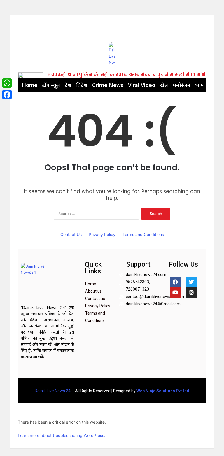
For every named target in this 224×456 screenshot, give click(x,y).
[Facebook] (175, 282)
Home (29, 85)
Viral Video (141, 85)
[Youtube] (175, 292)
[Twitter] (191, 282)
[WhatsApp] (7, 83)
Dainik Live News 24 (53, 391)
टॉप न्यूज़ (51, 85)
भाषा (200, 85)
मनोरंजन (181, 85)
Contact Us (71, 234)
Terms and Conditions (143, 234)
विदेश (82, 85)
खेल (164, 85)
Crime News (107, 85)
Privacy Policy (102, 234)
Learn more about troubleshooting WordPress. (61, 435)
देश (68, 85)
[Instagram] (191, 292)
